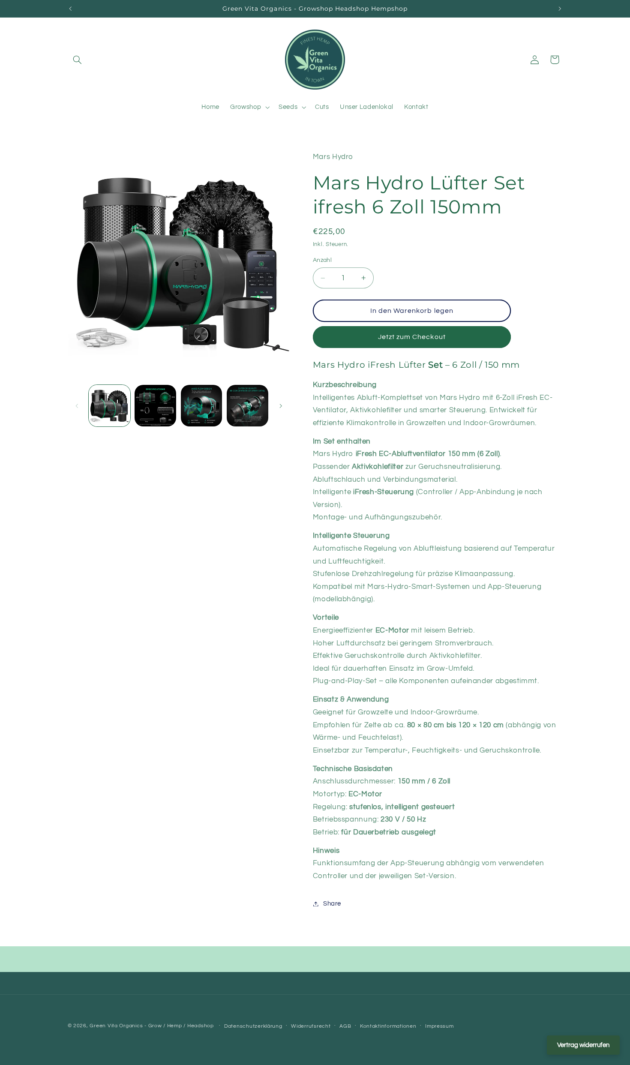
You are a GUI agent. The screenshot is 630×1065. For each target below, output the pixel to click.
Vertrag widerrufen (583, 1045)
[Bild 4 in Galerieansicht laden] (247, 405)
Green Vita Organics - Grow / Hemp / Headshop (152, 1025)
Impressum (439, 1026)
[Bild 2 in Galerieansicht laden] (155, 405)
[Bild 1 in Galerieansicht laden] (109, 405)
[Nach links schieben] (77, 405)
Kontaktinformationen (388, 1026)
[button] (77, 59)
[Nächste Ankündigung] (559, 8)
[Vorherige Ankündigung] (70, 8)
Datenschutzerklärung (253, 1026)
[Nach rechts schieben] (280, 405)
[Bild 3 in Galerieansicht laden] (201, 405)
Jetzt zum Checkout (412, 336)
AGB (345, 1026)
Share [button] (332, 903)
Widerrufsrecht (310, 1026)
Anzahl (322, 260)
